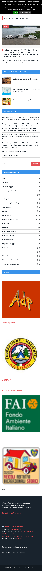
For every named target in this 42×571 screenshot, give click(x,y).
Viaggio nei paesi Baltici (10, 155)
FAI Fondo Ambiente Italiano (12, 391)
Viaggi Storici (6, 256)
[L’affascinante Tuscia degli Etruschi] (6, 80)
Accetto (15, 12)
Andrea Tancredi (15, 529)
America (5, 182)
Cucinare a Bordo (7, 207)
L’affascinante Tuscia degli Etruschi (25, 79)
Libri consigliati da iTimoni (10, 219)
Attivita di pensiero (9, 323)
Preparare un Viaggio (9, 231)
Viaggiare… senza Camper (10, 264)
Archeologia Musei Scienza (11, 191)
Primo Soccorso (7, 239)
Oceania (5, 227)
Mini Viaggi (6, 223)
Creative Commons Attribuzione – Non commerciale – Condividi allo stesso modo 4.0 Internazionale (18, 534)
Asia (5, 26)
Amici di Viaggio (7, 187)
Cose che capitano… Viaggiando (12, 203)
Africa (4, 178)
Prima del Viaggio (8, 235)
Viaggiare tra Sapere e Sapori (11, 260)
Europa (4, 211)
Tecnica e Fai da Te (8, 252)
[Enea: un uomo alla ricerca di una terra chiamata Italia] (6, 91)
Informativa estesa (25, 12)
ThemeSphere (32, 568)
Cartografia (6, 199)
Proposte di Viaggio (8, 244)
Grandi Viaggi (6, 215)
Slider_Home (6, 248)
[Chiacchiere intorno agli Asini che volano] (6, 101)
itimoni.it (19, 538)
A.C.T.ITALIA (6, 380)
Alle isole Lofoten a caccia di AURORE (14, 151)
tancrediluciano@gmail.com (12, 513)
